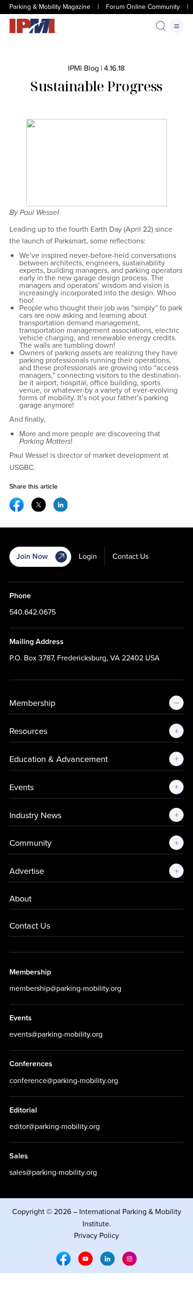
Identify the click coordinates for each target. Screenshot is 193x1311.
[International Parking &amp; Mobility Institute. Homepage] (33, 26)
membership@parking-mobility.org (65, 988)
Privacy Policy (96, 1235)
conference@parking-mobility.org (63, 1080)
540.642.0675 (32, 612)
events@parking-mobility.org (56, 1034)
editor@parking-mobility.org (54, 1126)
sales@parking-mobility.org (53, 1172)
